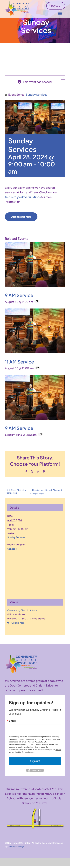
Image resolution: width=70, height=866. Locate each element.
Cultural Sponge (16, 846)
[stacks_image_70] (21, 655)
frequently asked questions (23, 197)
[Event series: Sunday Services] (37, 301)
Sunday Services (16, 537)
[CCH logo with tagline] (17, 3)
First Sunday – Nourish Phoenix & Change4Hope (46, 492)
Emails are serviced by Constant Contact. (35, 750)
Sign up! (35, 761)
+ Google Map (17, 622)
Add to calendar (21, 216)
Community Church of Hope (22, 610)
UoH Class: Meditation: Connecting (17, 491)
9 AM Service (19, 295)
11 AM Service (19, 361)
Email (12, 720)
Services (12, 548)
